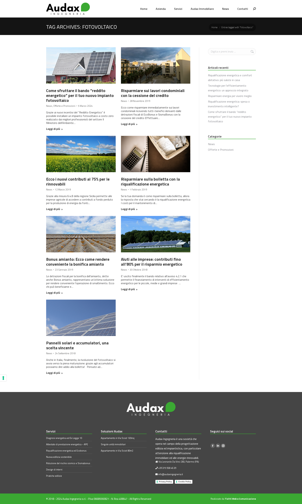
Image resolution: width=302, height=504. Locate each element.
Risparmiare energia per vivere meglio (230, 96)
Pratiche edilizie (54, 475)
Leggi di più (53, 129)
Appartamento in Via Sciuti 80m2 (117, 450)
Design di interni (54, 469)
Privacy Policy (165, 481)
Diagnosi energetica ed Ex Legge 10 (64, 438)
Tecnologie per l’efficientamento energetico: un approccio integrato (228, 87)
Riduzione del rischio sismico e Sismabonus (68, 463)
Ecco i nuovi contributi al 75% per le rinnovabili (78, 181)
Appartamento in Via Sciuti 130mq (117, 438)
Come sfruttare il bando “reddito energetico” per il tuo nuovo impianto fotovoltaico (80, 95)
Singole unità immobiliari (113, 444)
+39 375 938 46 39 (167, 468)
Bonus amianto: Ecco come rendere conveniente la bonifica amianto (77, 261)
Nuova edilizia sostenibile (59, 457)
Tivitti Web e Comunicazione (240, 498)
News (49, 105)
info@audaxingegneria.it (170, 474)
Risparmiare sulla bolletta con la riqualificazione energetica (150, 181)
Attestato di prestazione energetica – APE (67, 444)
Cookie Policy (184, 481)
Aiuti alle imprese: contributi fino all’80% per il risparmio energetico (151, 261)
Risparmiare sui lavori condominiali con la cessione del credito (153, 93)
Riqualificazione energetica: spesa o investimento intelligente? (229, 103)
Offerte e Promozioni (64, 105)
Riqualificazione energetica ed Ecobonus (66, 450)
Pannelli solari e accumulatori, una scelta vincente (77, 345)
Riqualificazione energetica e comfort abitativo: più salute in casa (230, 77)
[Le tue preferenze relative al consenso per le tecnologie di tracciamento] (3, 378)
